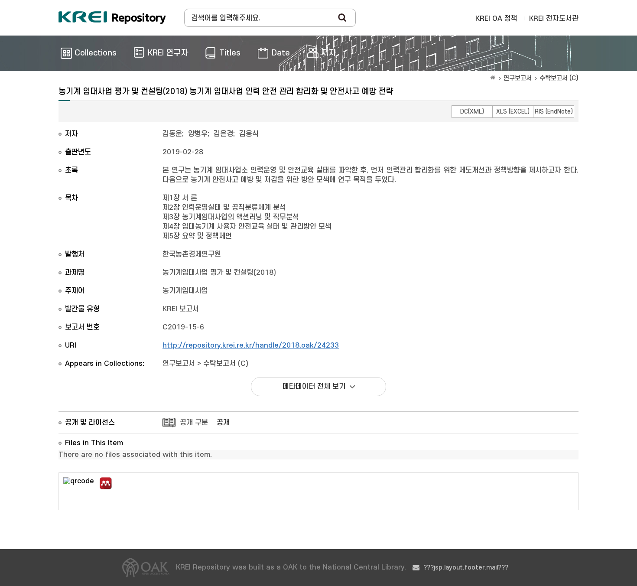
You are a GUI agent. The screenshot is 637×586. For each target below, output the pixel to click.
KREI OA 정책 (496, 19)
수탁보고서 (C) (559, 78)
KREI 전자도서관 (553, 19)
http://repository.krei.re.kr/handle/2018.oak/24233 (250, 345)
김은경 (223, 134)
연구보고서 (518, 78)
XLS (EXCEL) (513, 111)
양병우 (198, 134)
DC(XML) (472, 111)
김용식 (249, 134)
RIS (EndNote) (554, 111)
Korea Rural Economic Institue (112, 18)
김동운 (172, 134)
